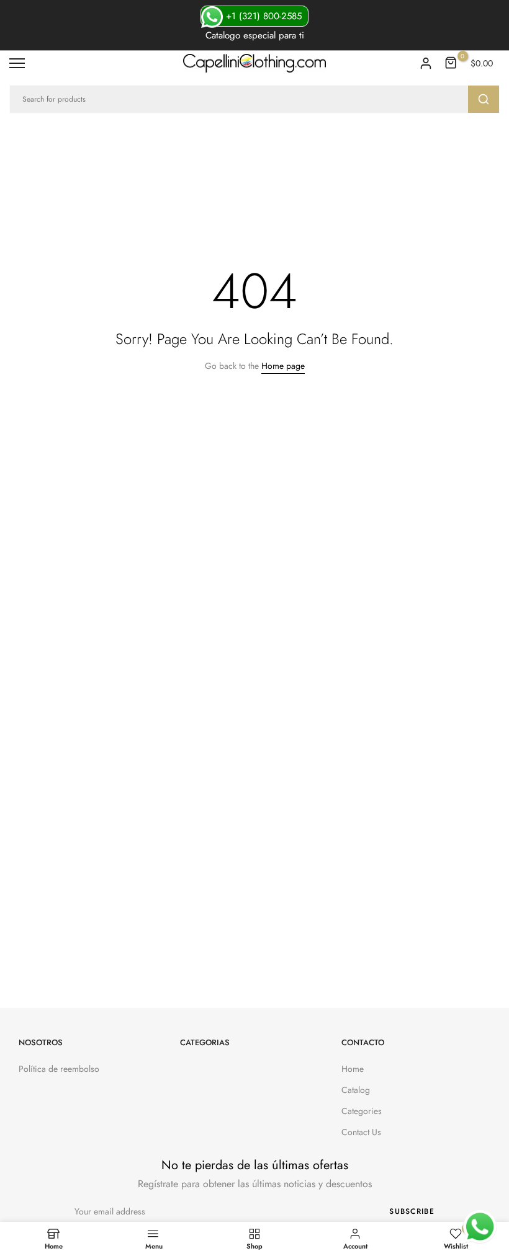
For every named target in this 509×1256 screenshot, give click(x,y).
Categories (361, 1111)
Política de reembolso (59, 1069)
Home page (283, 366)
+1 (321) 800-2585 (262, 16)
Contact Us (361, 1132)
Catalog (355, 1090)
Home (352, 1069)
